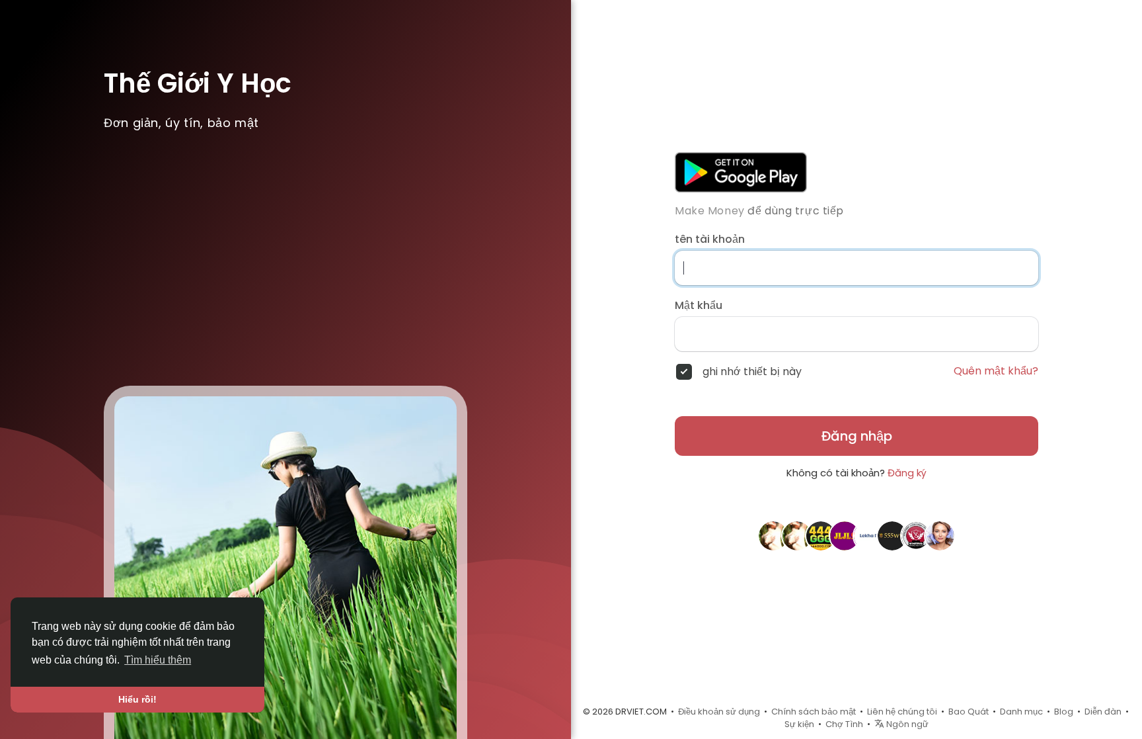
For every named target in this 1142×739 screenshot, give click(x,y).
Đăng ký (907, 473)
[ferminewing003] (797, 535)
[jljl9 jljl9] (844, 535)
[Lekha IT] (868, 535)
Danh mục (1021, 711)
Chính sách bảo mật (813, 711)
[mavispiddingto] (773, 535)
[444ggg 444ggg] (820, 535)
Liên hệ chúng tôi (902, 711)
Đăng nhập (856, 436)
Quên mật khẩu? (996, 371)
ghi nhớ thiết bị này (752, 372)
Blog (1063, 711)
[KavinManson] (939, 535)
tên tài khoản (710, 239)
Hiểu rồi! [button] (137, 699)
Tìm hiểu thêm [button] (157, 660)
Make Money (710, 210)
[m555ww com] (892, 535)
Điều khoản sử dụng (719, 711)
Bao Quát (968, 711)
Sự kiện (799, 724)
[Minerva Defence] (916, 535)
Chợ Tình (844, 724)
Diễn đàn (1103, 711)
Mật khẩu (698, 305)
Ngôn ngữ (906, 724)
